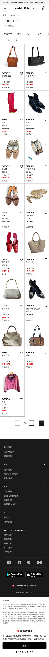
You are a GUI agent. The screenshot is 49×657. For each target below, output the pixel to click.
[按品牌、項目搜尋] (5, 8)
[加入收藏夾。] (21, 73)
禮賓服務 (8, 456)
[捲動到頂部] (41, 423)
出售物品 (8, 499)
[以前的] (17, 423)
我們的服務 (8, 447)
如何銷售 (8, 491)
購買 (6, 465)
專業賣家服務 (10, 504)
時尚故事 (8, 551)
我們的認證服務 (11, 473)
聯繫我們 (8, 521)
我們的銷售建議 (11, 495)
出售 (6, 487)
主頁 (5, 15)
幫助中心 (8, 517)
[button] (44, 8)
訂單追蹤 (8, 469)
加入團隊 (8, 547)
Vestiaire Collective (15, 530)
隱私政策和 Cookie (23, 592)
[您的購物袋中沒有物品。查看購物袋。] (44, 8)
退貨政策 (8, 478)
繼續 (24, 645)
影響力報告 (9, 543)
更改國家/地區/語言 (24, 652)
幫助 (6, 513)
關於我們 (8, 535)
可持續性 (8, 539)
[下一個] (31, 423)
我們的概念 (9, 452)
